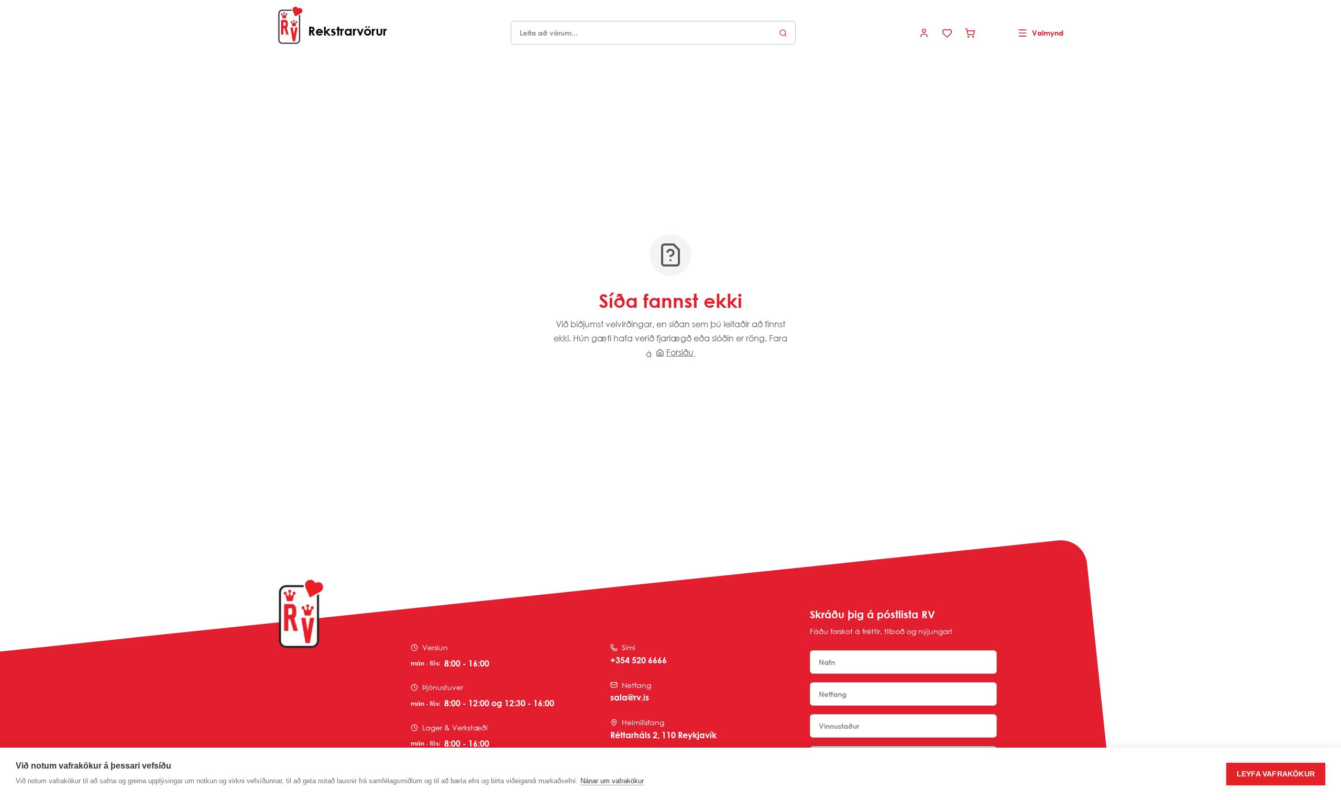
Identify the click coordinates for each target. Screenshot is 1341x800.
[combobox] (653, 33)
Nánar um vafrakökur (612, 781)
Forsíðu (680, 352)
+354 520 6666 (638, 660)
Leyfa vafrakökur (1276, 774)
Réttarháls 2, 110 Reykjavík (663, 735)
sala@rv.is (629, 697)
